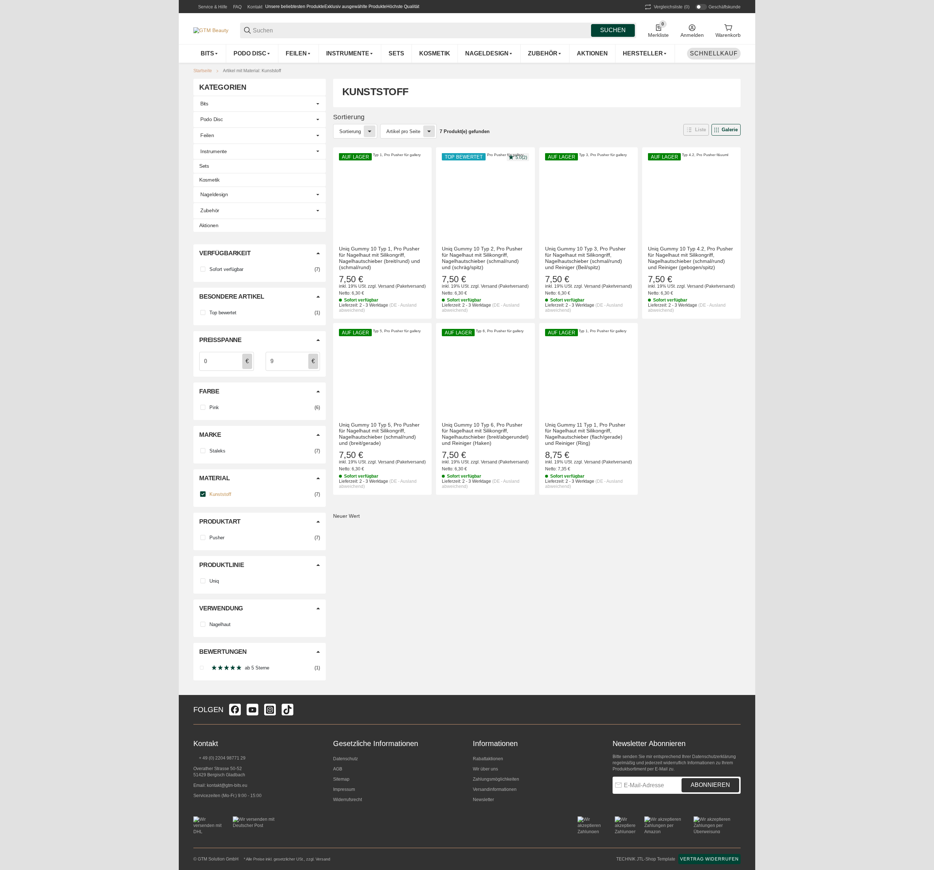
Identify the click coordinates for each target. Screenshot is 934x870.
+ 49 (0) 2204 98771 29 (222, 758)
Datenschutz (345, 758)
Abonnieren (710, 785)
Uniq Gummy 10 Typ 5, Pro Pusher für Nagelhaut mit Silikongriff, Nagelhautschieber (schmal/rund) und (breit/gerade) (379, 434)
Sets (204, 166)
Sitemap (341, 779)
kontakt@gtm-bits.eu (227, 785)
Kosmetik (209, 180)
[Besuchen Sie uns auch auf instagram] (270, 709)
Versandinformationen (495, 789)
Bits (204, 103)
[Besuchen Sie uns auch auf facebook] (235, 709)
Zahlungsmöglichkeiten (496, 779)
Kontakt (254, 6)
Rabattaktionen (488, 758)
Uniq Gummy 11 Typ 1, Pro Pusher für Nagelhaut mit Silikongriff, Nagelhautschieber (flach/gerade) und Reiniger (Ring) (585, 434)
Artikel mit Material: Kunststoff (252, 71)
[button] (645, 53)
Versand (386, 286)
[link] (259, 104)
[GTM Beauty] (210, 30)
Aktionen (209, 225)
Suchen (613, 30)
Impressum (344, 789)
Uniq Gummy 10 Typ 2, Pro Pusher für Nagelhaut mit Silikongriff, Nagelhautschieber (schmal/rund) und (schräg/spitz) (482, 258)
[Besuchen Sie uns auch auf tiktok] (287, 709)
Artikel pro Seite (403, 131)
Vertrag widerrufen (709, 859)
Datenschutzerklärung (714, 756)
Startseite (202, 71)
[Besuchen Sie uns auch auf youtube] (252, 709)
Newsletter (483, 799)
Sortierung (350, 131)
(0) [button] (672, 6)
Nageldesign (214, 194)
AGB (337, 769)
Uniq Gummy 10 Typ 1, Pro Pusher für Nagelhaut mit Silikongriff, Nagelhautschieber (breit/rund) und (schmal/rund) (379, 258)
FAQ (237, 6)
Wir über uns (485, 769)
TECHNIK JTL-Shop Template (645, 859)
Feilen (207, 135)
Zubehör (209, 210)
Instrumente (213, 151)
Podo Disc (211, 119)
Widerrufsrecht (347, 799)
